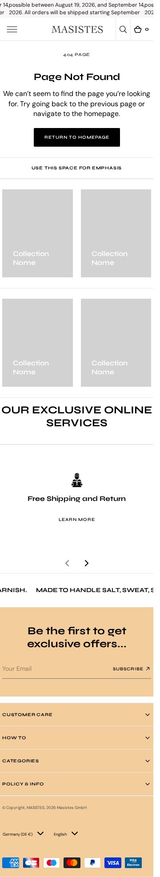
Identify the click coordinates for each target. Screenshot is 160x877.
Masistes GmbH (72, 807)
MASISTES (35, 807)
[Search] (123, 29)
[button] (12, 29)
